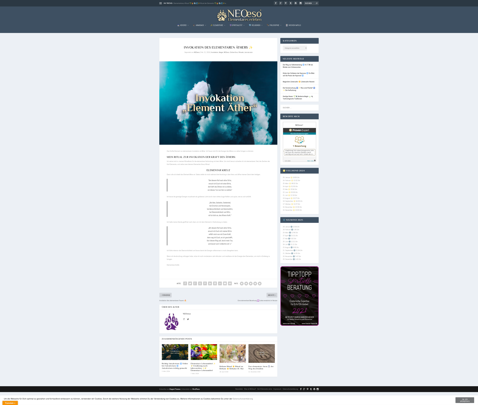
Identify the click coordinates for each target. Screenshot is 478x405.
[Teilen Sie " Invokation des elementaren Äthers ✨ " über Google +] (195, 283)
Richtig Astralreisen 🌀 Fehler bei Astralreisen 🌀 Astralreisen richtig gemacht (175, 366)
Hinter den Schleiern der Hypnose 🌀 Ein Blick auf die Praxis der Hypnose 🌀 (298, 74)
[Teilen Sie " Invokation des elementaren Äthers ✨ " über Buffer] (214, 283)
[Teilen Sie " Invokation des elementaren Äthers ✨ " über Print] (229, 283)
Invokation (214, 52)
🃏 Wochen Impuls (293, 25)
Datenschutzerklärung (290, 389)
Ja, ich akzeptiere (465, 400)
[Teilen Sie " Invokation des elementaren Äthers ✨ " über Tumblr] (200, 283)
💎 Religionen (254, 25)
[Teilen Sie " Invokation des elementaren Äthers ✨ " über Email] (224, 283)
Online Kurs (234, 52)
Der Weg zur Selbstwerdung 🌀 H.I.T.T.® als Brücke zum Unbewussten (298, 66)
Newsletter (239, 389)
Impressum (277, 389)
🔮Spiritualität (235, 25)
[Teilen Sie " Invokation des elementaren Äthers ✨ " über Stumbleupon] (219, 283)
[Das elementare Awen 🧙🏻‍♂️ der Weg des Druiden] (261, 353)
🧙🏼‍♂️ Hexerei (181, 25)
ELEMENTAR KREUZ (218, 170)
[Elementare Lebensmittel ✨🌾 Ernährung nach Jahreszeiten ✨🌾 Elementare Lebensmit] (204, 352)
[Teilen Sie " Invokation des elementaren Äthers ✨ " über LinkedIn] (210, 283)
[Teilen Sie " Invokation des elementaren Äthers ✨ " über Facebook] (185, 283)
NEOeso (197, 52)
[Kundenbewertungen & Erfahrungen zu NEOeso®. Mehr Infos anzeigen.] (299, 161)
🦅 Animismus (198, 25)
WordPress (196, 389)
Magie (221, 52)
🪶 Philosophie (273, 25)
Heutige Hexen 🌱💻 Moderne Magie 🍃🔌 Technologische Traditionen (298, 97)
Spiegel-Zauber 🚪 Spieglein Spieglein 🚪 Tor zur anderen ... (194, 3)
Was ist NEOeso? (250, 389)
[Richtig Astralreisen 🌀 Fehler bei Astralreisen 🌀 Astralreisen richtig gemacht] (175, 352)
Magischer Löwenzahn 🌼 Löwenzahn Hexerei (298, 82)
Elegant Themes (175, 389)
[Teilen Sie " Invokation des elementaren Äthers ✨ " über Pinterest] (205, 283)
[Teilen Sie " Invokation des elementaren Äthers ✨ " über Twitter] (190, 283)
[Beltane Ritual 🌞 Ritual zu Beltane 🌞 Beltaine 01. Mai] (233, 353)
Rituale (241, 52)
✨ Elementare (216, 25)
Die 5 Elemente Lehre (264, 389)
